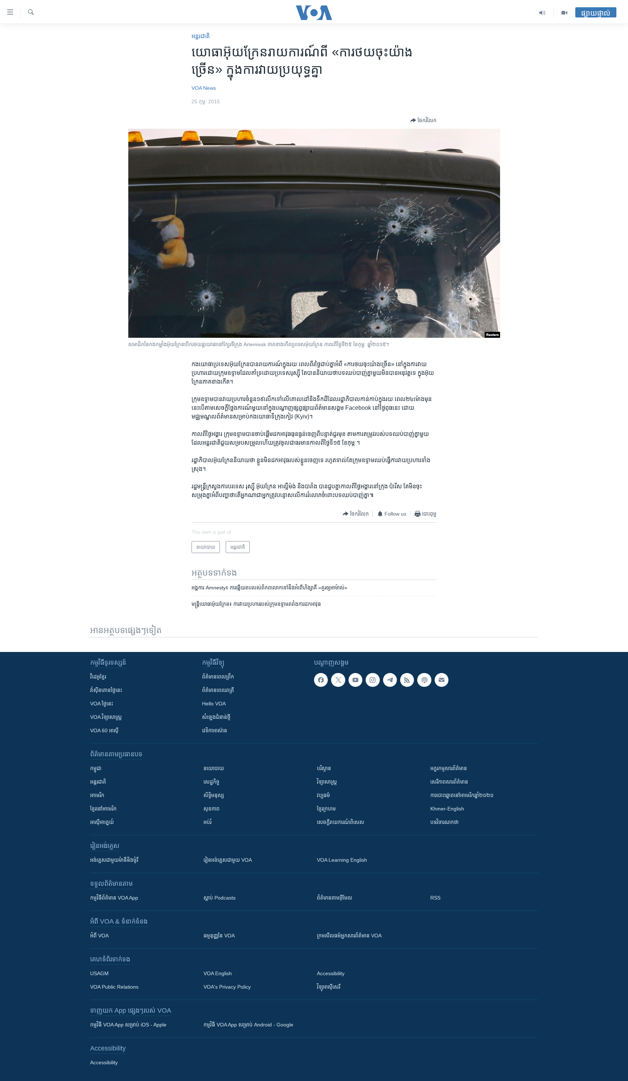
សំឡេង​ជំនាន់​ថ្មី (216, 717)
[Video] (564, 12)
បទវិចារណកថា (444, 822)
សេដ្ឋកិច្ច (212, 782)
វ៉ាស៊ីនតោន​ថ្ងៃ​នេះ (106, 690)
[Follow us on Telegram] (390, 680)
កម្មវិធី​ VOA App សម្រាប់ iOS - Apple (128, 1025)
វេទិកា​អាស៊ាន (214, 730)
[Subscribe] (441, 680)
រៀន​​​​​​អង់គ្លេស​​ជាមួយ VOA (228, 860)
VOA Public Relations (114, 987)
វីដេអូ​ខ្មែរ (98, 677)
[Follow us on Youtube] (355, 680)
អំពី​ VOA (99, 935)
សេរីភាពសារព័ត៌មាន (449, 782)
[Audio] (542, 12)
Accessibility (331, 973)
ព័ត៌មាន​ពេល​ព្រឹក (218, 677)
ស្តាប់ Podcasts (220, 898)
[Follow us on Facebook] (321, 680)
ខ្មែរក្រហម (326, 809)
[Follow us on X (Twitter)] (338, 680)
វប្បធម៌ (323, 795)
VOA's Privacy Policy (227, 987)
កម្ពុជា (95, 768)
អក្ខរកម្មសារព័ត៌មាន (448, 768)
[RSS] (407, 680)
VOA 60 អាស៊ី (104, 730)
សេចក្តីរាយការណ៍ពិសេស (340, 822)
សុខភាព (212, 809)
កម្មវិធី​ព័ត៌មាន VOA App (114, 898)
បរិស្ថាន (324, 768)
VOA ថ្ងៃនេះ (101, 703)
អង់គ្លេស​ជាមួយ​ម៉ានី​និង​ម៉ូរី (114, 860)
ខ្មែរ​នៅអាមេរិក (103, 809)
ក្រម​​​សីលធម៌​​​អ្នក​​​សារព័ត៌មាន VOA (349, 935)
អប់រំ (208, 822)
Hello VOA (214, 703)
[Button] (423, 120)
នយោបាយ (214, 768)
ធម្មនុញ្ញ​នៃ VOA (219, 935)
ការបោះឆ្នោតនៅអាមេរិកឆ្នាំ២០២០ (462, 795)
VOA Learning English (342, 860)
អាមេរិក (97, 795)
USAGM (99, 973)
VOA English (218, 973)
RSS (435, 898)
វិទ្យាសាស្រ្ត (327, 782)
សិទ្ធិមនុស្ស (214, 795)
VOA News (204, 88)
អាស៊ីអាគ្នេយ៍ (102, 822)
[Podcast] (424, 680)
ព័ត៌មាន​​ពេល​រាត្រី (218, 690)
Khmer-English (447, 809)
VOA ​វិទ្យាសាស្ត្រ (106, 717)
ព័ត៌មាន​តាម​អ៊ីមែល (334, 898)
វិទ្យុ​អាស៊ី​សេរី (328, 987)
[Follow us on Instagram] (372, 680)
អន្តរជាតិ (201, 36)
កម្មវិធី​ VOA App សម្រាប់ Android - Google (248, 1025)
